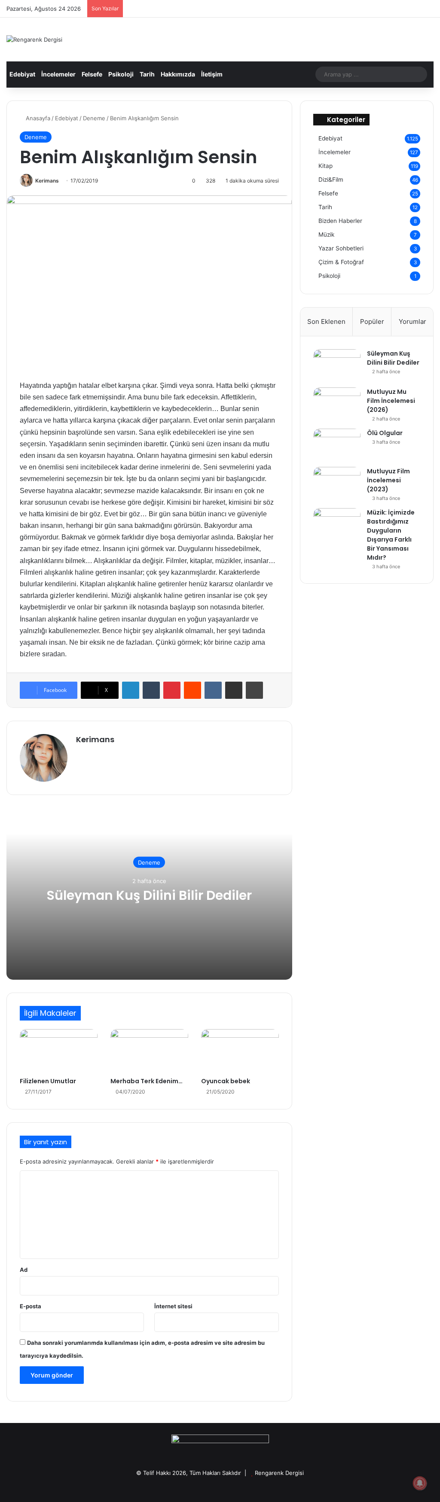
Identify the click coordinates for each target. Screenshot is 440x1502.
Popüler (372, 321)
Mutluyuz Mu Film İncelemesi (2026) (391, 400)
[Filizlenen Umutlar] (59, 1051)
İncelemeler (58, 74)
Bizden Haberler (340, 220)
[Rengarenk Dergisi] (34, 39)
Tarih (147, 74)
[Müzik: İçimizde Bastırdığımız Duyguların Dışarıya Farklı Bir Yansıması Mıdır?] (337, 524)
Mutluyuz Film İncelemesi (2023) (388, 480)
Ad (24, 1269)
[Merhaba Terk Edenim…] (149, 1051)
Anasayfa (37, 118)
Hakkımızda (178, 74)
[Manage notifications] (420, 1483)
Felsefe (92, 74)
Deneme (94, 118)
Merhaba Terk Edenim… (146, 1081)
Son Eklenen (326, 321)
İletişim (212, 74)
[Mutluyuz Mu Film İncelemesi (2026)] (337, 403)
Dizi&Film (330, 179)
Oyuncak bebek (225, 1081)
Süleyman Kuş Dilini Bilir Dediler (149, 895)
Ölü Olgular (385, 433)
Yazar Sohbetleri (341, 248)
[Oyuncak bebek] (240, 1051)
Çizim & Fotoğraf (341, 262)
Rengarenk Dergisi (279, 1472)
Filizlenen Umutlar (48, 1081)
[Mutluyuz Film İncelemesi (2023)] (337, 483)
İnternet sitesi (173, 1306)
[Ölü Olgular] (337, 445)
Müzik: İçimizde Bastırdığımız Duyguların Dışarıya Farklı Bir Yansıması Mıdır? (391, 535)
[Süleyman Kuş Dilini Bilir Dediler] (337, 365)
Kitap (325, 165)
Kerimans (47, 180)
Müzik (326, 234)
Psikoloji (121, 74)
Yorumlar (412, 321)
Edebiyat (22, 74)
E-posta (30, 1306)
